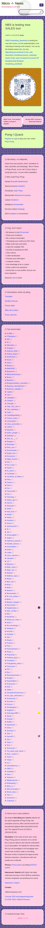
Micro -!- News (12, 3)
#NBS (7, 40)
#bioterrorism (23, 181)
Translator (8, 296)
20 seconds (24, 232)
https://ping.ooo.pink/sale (14, 52)
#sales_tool (16, 43)
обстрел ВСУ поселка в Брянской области (33, 120)
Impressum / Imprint (12, 883)
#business (19, 195)
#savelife (14, 181)
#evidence (15, 200)
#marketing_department (19, 40)
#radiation (13, 214)
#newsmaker (18, 204)
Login (16, 139)
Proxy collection (11, 315)
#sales (7, 58)
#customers (24, 58)
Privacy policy (17, 865)
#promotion (9, 55)
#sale (16, 191)
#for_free (22, 49)
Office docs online (11, 310)
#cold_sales (15, 58)
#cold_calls (28, 52)
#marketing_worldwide (13, 64)
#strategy (21, 209)
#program (20, 61)
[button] (41, 5)
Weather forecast (11, 301)
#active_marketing (29, 55)
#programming (10, 61)
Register (8, 139)
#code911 (21, 186)
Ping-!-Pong (9, 141)
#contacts (32, 58)
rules (14, 278)
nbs (22, 35)
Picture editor (10, 306)
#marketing (18, 55)
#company (27, 195)
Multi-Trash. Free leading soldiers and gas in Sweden (12, 121)
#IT (38, 58)
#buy (21, 191)
